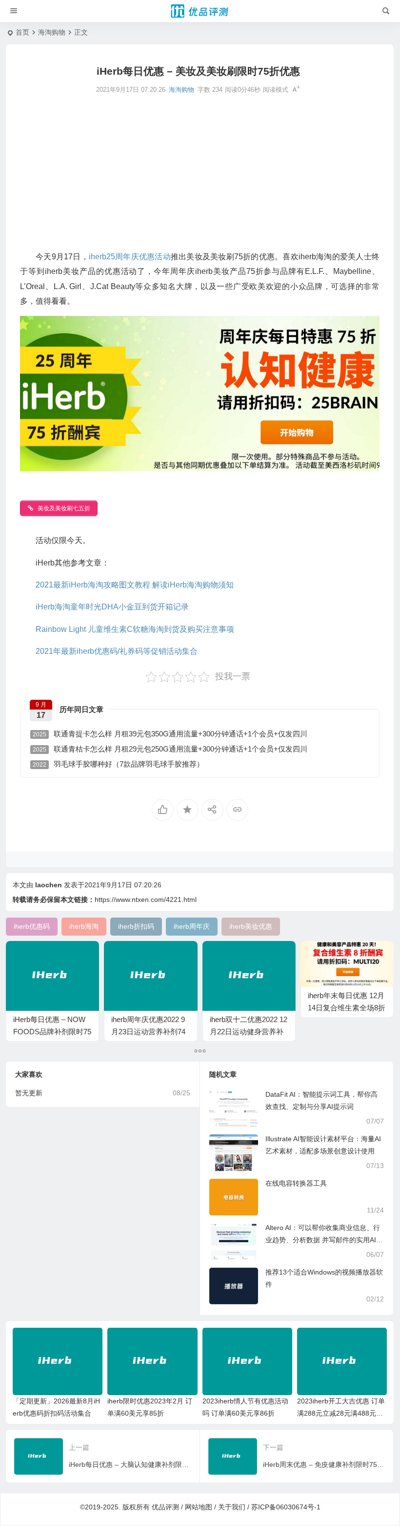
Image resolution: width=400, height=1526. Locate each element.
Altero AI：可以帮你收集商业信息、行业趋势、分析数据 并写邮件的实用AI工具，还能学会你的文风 (324, 1240)
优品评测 (165, 1507)
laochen (48, 885)
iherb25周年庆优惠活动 (130, 256)
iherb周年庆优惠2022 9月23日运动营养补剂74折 (148, 1031)
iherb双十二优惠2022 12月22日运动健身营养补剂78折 (248, 1031)
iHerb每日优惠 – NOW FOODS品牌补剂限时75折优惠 (52, 1031)
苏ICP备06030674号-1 (285, 1507)
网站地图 (198, 1507)
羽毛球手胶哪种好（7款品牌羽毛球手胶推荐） (118, 764)
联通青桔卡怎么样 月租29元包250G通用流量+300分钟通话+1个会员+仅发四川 (170, 749)
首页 (22, 32)
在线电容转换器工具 (296, 1183)
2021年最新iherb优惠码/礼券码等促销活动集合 (117, 651)
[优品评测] (200, 11)
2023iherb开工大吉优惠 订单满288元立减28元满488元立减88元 (341, 1413)
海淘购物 (51, 32)
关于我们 (231, 1507)
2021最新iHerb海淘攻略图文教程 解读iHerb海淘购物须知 (135, 585)
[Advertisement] (199, 171)
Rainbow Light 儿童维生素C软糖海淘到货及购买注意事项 (135, 629)
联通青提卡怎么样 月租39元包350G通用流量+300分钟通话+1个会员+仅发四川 (170, 734)
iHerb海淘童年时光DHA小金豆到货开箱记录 (112, 607)
